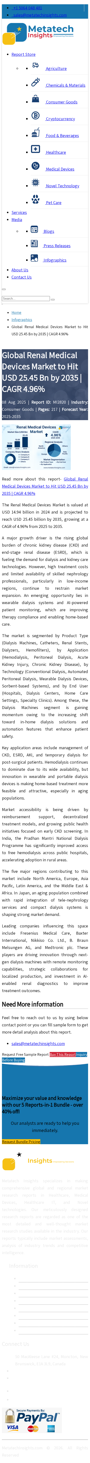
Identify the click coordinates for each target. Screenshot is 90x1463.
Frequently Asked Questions (44, 1315)
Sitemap (26, 1330)
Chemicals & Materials (65, 85)
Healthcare (55, 152)
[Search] (53, 299)
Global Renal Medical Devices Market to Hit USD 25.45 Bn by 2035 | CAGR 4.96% (45, 486)
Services (19, 212)
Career (25, 1323)
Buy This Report (63, 1054)
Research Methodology (40, 1293)
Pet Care (53, 202)
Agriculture (56, 68)
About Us (20, 270)
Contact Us (22, 277)
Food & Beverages (62, 135)
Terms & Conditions (37, 1308)
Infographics (54, 260)
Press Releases (57, 245)
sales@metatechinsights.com (40, 15)
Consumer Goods (61, 102)
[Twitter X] (15, 1398)
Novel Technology (62, 186)
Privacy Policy (31, 1300)
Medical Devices (59, 169)
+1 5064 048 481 (27, 8)
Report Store (24, 54)
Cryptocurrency (60, 118)
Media (17, 219)
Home (16, 312)
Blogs (48, 231)
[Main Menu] (4, 289)
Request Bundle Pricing (21, 1141)
